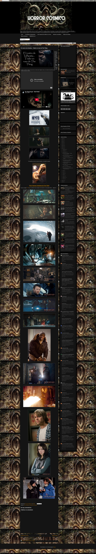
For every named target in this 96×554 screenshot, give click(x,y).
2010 (63, 180)
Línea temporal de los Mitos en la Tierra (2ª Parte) (70, 214)
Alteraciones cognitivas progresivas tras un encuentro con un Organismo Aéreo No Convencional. (69, 188)
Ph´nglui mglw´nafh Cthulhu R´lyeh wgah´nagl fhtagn (69, 208)
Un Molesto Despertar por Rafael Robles (67, 162)
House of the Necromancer (66, 318)
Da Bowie (63, 376)
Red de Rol (64, 263)
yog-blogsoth (64, 296)
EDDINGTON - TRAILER (65, 312)
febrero (64, 177)
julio (63, 170)
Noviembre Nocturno (65, 397)
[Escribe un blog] (38, 503)
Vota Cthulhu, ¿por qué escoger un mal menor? (68, 165)
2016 (63, 141)
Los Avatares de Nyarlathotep (30, 34)
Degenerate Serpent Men (65, 319)
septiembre (65, 152)
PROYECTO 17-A (32, 36)
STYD (27, 187)
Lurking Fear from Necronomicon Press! (68, 333)
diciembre (64, 149)
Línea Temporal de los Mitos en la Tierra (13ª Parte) (68, 156)
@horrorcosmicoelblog (66, 128)
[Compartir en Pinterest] (41, 503)
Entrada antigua (55, 535)
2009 (63, 181)
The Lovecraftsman (65, 435)
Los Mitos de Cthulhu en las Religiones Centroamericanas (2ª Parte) (69, 246)
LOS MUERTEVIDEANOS (66, 403)
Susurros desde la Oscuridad (67, 271)
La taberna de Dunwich (66, 375)
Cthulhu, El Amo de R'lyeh (69, 195)
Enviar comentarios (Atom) (41, 538)
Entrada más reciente (24, 535)
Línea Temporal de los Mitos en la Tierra (44, 34)
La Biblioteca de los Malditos (67, 325)
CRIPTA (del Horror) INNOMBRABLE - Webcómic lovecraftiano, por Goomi (68, 355)
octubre (64, 150)
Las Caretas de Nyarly (65, 410)
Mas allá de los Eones (65, 426)
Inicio (22, 34)
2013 (63, 145)
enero (64, 178)
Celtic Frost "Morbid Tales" (67, 166)
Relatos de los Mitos (66, 34)
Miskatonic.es (64, 392)
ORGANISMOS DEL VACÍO (69, 226)
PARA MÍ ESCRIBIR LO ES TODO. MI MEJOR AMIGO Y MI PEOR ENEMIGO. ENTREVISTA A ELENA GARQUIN (68, 384)
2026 (63, 138)
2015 (63, 142)
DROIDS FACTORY (65, 348)
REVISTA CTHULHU (65, 418)
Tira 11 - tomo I (64, 361)
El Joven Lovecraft (65, 360)
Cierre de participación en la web (67, 304)
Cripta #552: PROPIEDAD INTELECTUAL (68, 356)
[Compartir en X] (39, 503)
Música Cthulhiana (24, 36)
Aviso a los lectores (65, 404)
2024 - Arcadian (64, 272)
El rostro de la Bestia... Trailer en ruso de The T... (67, 154)
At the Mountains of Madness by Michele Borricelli (68, 168)
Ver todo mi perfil (68, 72)
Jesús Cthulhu (67, 201)
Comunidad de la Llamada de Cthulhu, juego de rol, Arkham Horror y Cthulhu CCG (67, 279)
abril (63, 174)
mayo (64, 173)
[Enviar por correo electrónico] (37, 503)
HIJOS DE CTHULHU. (65, 255)
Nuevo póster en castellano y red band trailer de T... (67, 160)
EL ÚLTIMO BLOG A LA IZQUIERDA (68, 311)
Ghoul (63, 444)
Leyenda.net (64, 303)
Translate (27, 40)
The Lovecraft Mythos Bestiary (67, 443)
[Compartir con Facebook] (40, 503)
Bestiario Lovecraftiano (57, 34)
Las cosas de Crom (65, 367)
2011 (63, 148)
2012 (63, 146)
